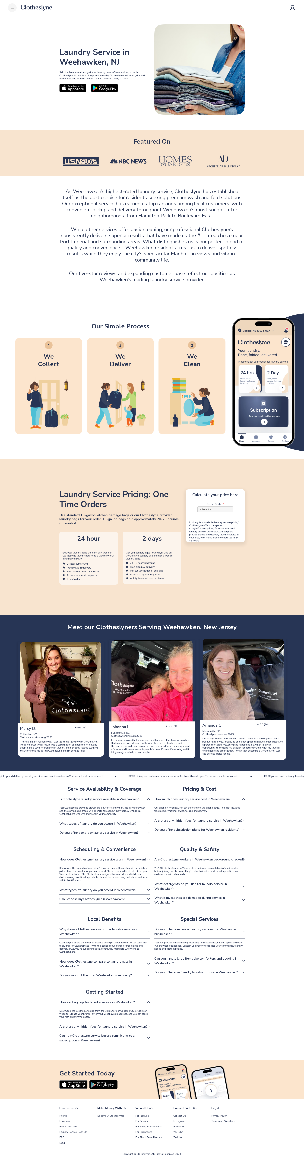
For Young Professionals (148, 1126)
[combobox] (215, 509)
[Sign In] (293, 7)
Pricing (63, 1115)
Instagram (178, 1121)
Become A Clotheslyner (110, 1115)
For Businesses (143, 1132)
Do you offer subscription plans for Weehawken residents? (197, 830)
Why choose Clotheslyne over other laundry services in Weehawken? (98, 931)
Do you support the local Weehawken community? (95, 975)
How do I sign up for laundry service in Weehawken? (97, 1002)
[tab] (104, 799)
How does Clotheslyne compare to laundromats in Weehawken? (95, 963)
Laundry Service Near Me (73, 1132)
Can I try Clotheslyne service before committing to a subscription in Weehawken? (97, 1038)
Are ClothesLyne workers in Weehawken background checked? (199, 859)
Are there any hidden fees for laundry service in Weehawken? (198, 821)
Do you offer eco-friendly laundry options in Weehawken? (196, 972)
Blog (62, 1142)
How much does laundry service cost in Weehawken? (192, 799)
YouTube (178, 1132)
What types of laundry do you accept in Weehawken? (97, 824)
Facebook (178, 1126)
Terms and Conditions (223, 1121)
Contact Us (179, 1115)
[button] (12, 7)
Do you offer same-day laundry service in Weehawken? (98, 833)
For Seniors (141, 1121)
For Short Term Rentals (148, 1137)
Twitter (177, 1137)
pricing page (212, 807)
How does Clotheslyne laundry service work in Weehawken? (102, 859)
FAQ (61, 1137)
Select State (214, 504)
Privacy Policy (219, 1115)
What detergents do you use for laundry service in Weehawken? (190, 886)
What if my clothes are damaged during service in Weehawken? (189, 900)
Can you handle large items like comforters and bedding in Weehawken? (196, 960)
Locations (64, 1121)
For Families (142, 1115)
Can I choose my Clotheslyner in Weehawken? (92, 899)
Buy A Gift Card (68, 1126)
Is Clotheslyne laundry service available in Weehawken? (99, 799)
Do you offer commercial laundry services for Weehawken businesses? (196, 931)
